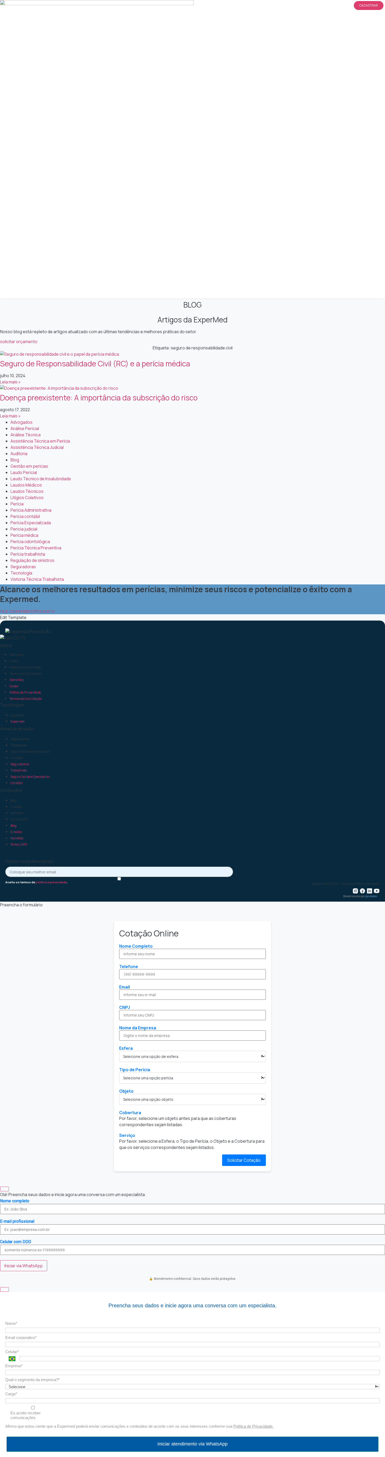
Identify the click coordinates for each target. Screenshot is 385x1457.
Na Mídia (16, 813)
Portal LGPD (18, 819)
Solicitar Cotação (244, 1160)
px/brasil (371, 896)
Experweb (17, 715)
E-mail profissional (17, 1221)
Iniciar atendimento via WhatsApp (192, 1444)
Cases (13, 661)
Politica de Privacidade (25, 667)
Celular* (12, 1351)
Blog (13, 800)
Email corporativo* (21, 1337)
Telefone (128, 966)
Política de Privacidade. (253, 1426)
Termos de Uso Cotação (25, 673)
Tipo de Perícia (134, 1070)
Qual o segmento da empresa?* (32, 1379)
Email (124, 987)
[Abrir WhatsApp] (372, 1444)
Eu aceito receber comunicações (25, 1415)
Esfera (126, 1048)
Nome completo (14, 1201)
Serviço (127, 1135)
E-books (16, 807)
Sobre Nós (16, 654)
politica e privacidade (51, 882)
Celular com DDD (15, 1242)
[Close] (4, 1189)
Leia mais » (10, 382)
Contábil (16, 758)
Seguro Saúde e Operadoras (30, 751)
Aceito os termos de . (36, 882)
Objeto (126, 1091)
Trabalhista (18, 745)
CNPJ (124, 1007)
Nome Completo (136, 946)
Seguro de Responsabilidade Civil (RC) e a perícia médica (95, 364)
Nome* (11, 1323)
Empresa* (14, 1366)
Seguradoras (19, 739)
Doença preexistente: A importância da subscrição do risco (98, 398)
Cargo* (11, 1394)
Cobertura (130, 1112)
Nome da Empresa (137, 1028)
